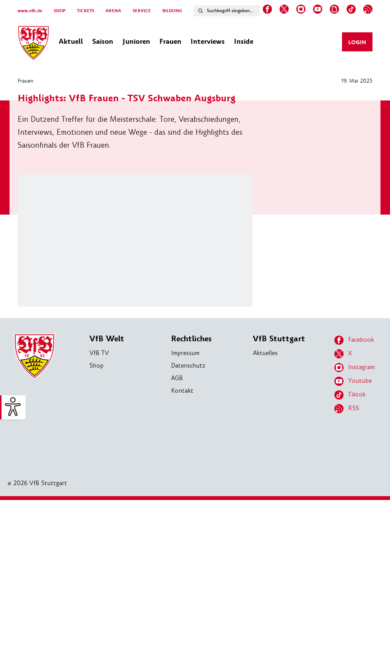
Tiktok (357, 394)
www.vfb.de (30, 11)
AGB (177, 378)
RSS (353, 408)
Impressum (185, 353)
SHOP (60, 11)
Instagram (361, 367)
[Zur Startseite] (34, 44)
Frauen (26, 80)
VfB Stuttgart (279, 338)
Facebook (361, 340)
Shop (97, 365)
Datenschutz (188, 365)
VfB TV (99, 353)
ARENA (113, 11)
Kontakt (182, 391)
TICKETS (85, 11)
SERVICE (142, 11)
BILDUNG (172, 11)
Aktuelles (265, 353)
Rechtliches (191, 338)
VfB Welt (107, 338)
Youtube (360, 381)
